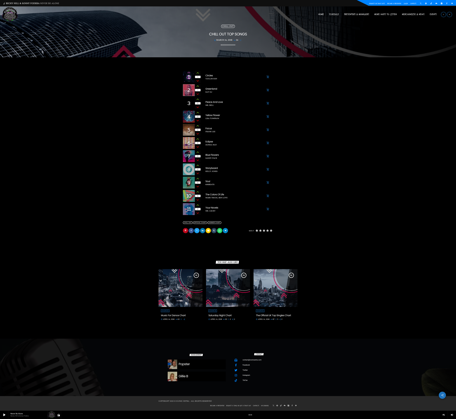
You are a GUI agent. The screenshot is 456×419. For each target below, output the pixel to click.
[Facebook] (447, 4)
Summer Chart (214, 222)
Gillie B (183, 376)
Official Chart (200, 222)
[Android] (452, 4)
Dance (165, 311)
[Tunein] (426, 4)
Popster (184, 364)
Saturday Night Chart (220, 315)
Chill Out (228, 26)
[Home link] (10, 14)
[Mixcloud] (436, 4)
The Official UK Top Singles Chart (273, 315)
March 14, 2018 (223, 40)
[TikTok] (431, 4)
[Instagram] (442, 4)
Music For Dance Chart (173, 315)
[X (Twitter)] (421, 4)
